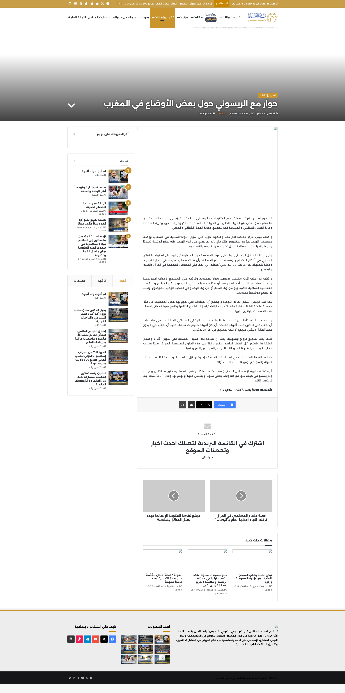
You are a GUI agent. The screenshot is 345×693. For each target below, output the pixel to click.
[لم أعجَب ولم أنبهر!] (118, 176)
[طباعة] (182, 404)
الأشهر (102, 280)
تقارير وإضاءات (164, 17)
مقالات (198, 17)
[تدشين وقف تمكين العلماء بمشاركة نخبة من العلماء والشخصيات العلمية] (118, 378)
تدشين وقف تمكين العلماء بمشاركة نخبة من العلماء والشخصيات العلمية (171, 3)
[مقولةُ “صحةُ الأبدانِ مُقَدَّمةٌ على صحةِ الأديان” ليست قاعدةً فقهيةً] (162, 560)
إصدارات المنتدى (98, 17)
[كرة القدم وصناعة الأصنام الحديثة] (118, 208)
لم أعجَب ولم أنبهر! (94, 171)
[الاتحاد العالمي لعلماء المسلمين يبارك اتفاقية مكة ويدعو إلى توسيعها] (162, 659)
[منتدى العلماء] (263, 17)
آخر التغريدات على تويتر (112, 134)
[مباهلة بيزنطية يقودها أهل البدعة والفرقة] (118, 192)
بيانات (226, 17)
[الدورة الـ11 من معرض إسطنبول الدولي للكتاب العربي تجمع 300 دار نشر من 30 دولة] (118, 357)
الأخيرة (123, 280)
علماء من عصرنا (125, 17)
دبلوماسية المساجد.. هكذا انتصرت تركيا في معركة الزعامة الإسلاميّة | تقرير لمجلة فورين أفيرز (210, 580)
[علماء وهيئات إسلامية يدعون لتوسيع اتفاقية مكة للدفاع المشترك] (129, 649)
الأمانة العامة (77, 17)
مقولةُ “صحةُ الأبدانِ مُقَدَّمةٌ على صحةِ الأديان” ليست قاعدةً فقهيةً (164, 578)
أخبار (238, 17)
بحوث (145, 17)
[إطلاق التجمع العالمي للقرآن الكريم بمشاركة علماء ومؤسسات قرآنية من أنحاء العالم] (118, 336)
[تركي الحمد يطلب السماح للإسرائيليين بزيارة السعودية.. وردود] (252, 560)
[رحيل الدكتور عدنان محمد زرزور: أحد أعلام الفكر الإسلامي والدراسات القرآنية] (118, 315)
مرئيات (183, 17)
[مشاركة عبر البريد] (191, 404)
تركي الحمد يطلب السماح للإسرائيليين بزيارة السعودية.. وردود (253, 578)
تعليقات (79, 280)
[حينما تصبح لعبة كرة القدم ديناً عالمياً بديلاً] (118, 225)
